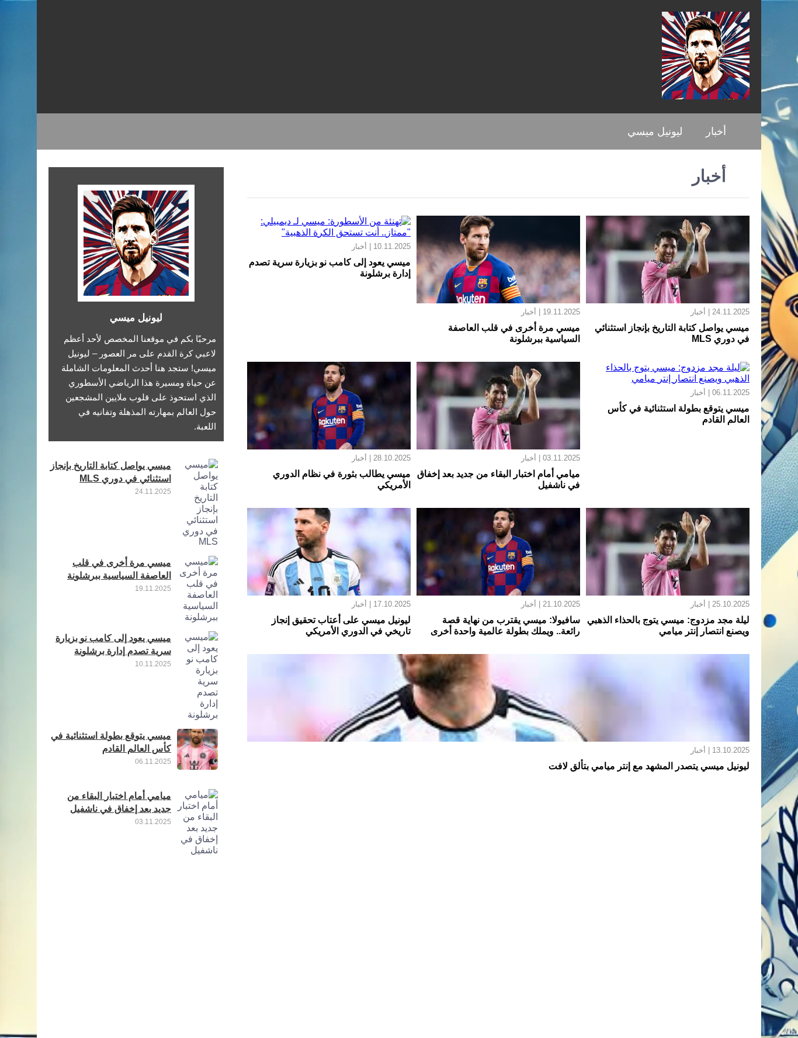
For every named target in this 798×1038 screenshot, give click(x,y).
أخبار (716, 131)
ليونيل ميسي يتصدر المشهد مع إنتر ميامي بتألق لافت (649, 766)
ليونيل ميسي (654, 131)
